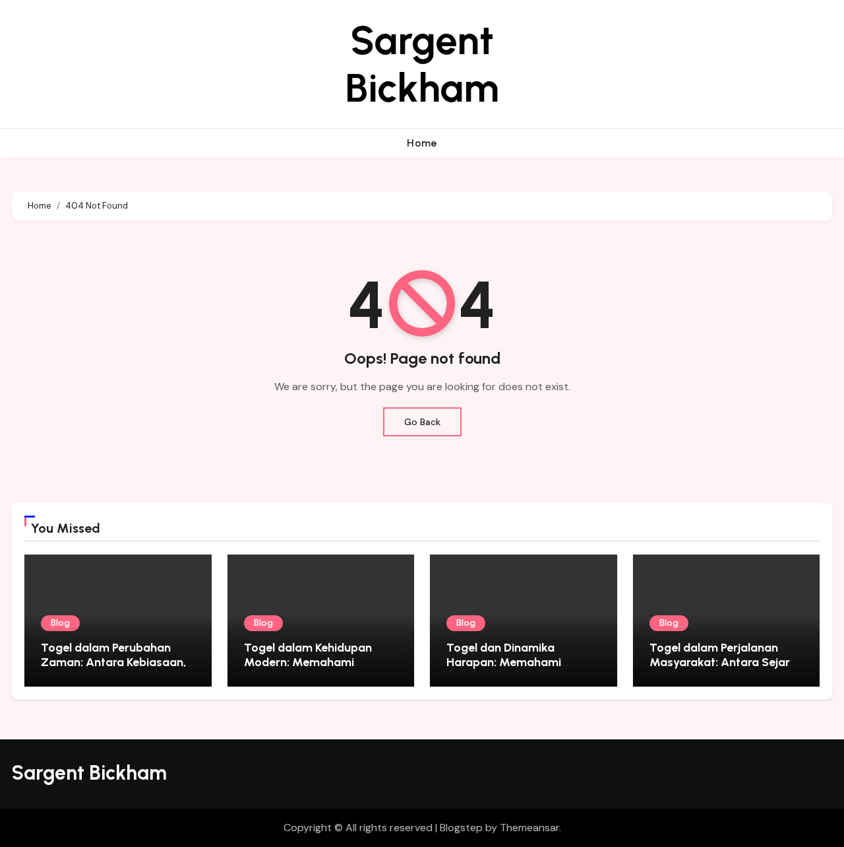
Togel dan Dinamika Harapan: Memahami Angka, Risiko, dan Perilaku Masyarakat (519, 669)
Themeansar (529, 827)
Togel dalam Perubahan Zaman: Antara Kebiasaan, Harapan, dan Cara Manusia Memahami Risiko (117, 669)
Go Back (422, 422)
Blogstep (461, 827)
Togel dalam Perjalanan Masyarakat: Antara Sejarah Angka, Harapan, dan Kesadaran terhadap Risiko (726, 669)
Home (422, 143)
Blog (60, 622)
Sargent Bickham (422, 64)
